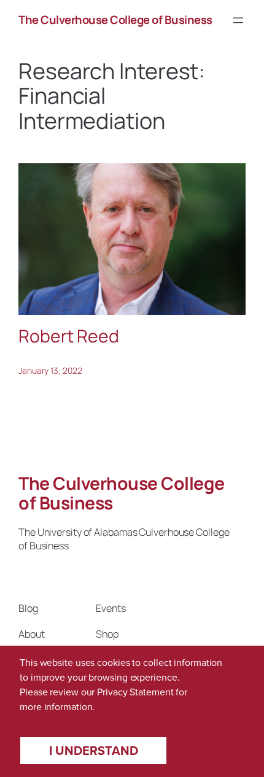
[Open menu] (238, 20)
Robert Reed (68, 336)
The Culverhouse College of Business (115, 20)
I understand (93, 750)
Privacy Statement (135, 692)
